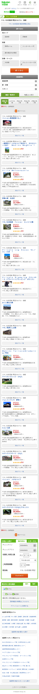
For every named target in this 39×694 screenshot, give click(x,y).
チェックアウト (8, 549)
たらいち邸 (6, 428)
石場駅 (27, 620)
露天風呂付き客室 (11, 53)
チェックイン (7, 545)
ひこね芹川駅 (6, 616)
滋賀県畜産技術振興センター (11, 649)
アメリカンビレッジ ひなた (12, 376)
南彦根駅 (21, 620)
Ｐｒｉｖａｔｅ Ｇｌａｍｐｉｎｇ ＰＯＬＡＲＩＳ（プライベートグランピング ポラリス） (19, 278)
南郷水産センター (19, 645)
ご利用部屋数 (7, 564)
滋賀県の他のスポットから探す (19, 681)
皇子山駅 (17, 627)
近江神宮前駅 (6, 623)
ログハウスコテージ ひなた (12, 453)
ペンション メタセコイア (11, 479)
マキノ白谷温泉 (11, 16)
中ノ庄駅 (14, 616)
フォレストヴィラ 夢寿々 (11, 400)
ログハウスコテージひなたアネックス (15, 507)
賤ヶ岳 (28, 666)
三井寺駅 (11, 627)
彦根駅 (20, 616)
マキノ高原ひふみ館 (9, 327)
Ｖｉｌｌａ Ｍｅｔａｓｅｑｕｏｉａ (15, 170)
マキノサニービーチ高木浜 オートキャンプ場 (16, 655)
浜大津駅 (5, 627)
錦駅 (8, 620)
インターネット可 (28, 46)
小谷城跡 (31, 669)
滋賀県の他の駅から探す (20, 632)
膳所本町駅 (14, 620)
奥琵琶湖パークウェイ (9, 669)
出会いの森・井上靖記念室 (10, 672)
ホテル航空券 (13, 594)
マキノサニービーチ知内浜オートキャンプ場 (15, 662)
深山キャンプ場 (7, 666)
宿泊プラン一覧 (19, 135)
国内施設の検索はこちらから (19, 601)
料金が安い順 (19, 101)
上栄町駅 (24, 627)
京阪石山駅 (19, 623)
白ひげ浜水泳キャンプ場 (9, 642)
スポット (5, 89)
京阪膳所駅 (32, 616)
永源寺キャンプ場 (7, 659)
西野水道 (24, 669)
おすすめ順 (12, 101)
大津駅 (13, 623)
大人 (21, 555)
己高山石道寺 (6, 676)
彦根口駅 (25, 616)
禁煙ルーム (8, 46)
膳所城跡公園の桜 (7, 645)
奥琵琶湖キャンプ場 (19, 666)
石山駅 (32, 620)
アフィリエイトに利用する (19, 606)
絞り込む (19, 70)
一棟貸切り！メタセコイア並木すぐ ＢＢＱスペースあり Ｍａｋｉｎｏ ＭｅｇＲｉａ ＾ (19, 144)
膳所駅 (4, 620)
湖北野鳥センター (24, 672)
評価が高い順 (34, 101)
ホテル (9, 589)
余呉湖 (19, 669)
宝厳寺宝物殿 (15, 676)
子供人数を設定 (25, 560)
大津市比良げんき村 (24, 642)
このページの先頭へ (19, 687)
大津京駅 (33, 623)
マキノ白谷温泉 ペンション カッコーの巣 (17, 222)
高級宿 (25, 37)
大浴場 (7, 62)
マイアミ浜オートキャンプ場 (11, 652)
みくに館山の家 (7, 302)
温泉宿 (7, 37)
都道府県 (5, 81)
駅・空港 (5, 85)
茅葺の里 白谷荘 (8, 198)
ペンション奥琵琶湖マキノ (11, 118)
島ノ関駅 (27, 623)
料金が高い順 (27, 101)
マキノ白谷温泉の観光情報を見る (19, 24)
